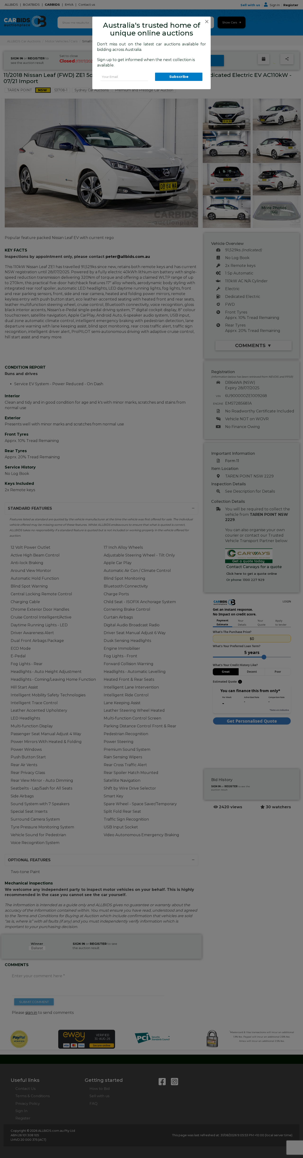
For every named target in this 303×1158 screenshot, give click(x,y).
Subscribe (178, 76)
